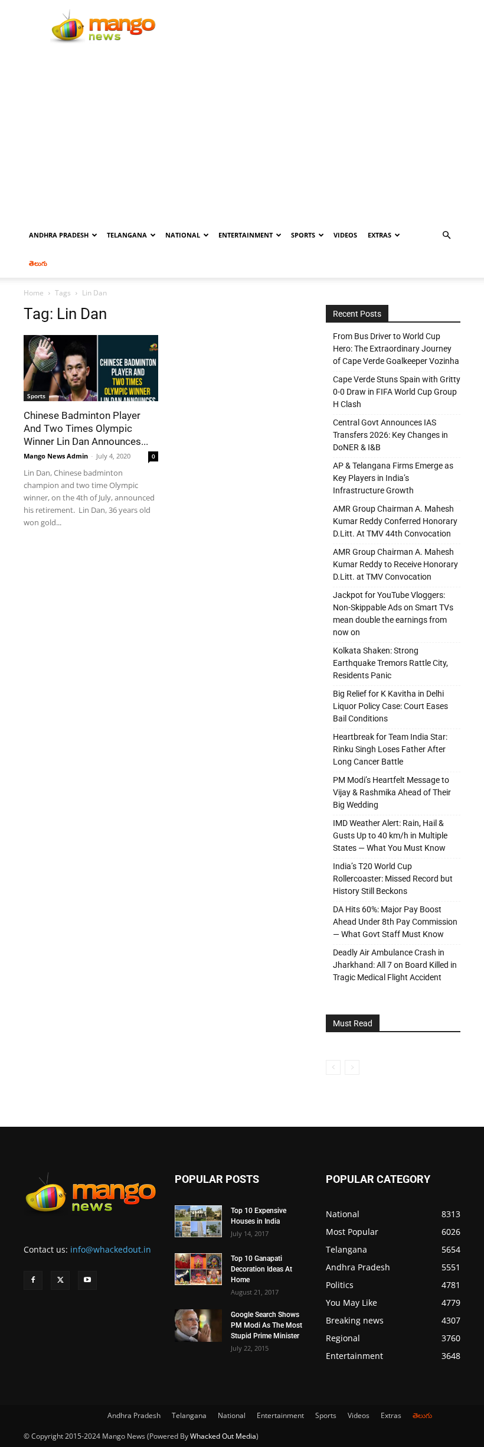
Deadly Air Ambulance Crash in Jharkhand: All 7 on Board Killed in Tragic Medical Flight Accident (395, 965)
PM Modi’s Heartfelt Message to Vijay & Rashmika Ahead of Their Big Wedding (392, 792)
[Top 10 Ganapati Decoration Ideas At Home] (198, 1269)
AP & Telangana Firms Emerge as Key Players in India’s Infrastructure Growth (393, 478)
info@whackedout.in (110, 1249)
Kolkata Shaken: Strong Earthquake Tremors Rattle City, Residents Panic (390, 663)
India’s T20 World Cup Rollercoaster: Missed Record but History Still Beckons (393, 878)
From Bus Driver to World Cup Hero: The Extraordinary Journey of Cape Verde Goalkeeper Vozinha (396, 348)
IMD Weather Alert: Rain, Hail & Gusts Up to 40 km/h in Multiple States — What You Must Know (390, 835)
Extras (379, 234)
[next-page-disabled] (352, 1067)
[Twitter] (60, 1280)
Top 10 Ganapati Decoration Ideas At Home (261, 1269)
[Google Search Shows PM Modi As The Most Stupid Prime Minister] (198, 1325)
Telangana (127, 234)
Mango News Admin (56, 455)
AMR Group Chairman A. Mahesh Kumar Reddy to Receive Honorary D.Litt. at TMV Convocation (395, 564)
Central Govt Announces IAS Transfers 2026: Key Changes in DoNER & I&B (390, 435)
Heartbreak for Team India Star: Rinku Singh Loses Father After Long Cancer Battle (390, 749)
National (182, 234)
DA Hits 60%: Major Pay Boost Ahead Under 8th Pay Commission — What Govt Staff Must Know (395, 922)
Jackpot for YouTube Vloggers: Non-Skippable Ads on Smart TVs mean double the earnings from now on (393, 613)
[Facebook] (33, 1280)
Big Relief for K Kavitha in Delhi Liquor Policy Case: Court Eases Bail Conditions (390, 706)
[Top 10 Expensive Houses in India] (198, 1221)
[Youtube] (87, 1280)
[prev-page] (333, 1067)
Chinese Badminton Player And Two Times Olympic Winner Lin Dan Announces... (86, 428)
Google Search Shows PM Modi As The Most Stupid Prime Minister (266, 1325)
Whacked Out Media (223, 1436)
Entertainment (245, 234)
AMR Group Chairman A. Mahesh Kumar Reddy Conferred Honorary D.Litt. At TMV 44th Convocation (395, 521)
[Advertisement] (242, 132)
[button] (446, 235)
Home (34, 293)
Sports (303, 234)
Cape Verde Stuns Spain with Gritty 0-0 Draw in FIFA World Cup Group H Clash (396, 392)
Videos (345, 234)
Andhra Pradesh (59, 234)
